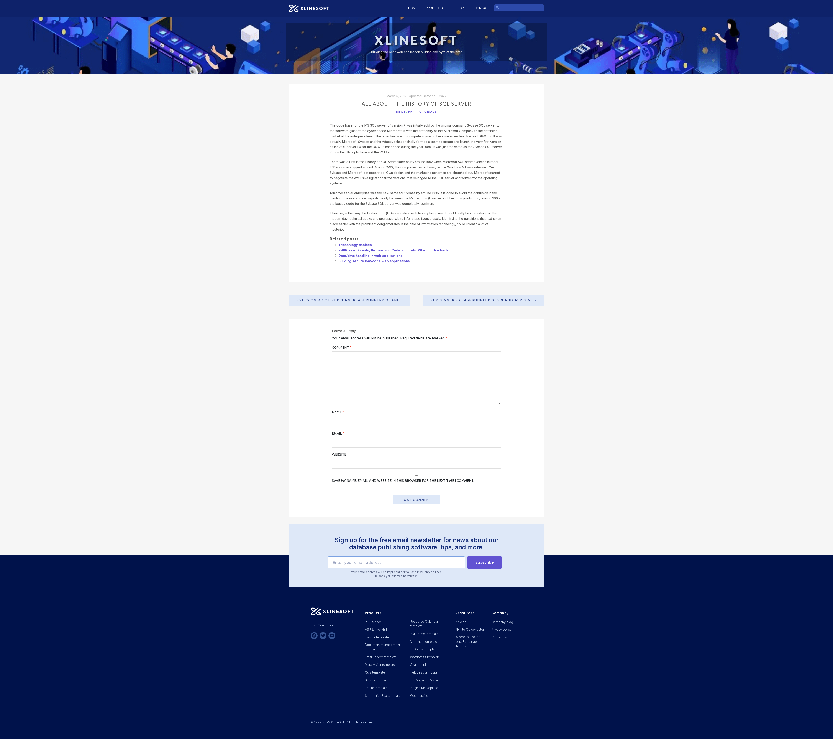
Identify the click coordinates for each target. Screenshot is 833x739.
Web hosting (419, 695)
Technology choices (355, 245)
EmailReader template (381, 657)
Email (338, 433)
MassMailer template (380, 664)
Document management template (382, 647)
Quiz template (375, 672)
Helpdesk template (424, 672)
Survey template (377, 680)
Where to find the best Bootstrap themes (467, 641)
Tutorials (427, 112)
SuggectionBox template (383, 695)
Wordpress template (425, 657)
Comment (341, 347)
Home (412, 8)
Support (458, 8)
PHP (411, 112)
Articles (460, 622)
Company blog (502, 622)
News (401, 112)
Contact (482, 8)
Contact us (499, 637)
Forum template (376, 688)
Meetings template (423, 641)
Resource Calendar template (424, 624)
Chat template (420, 664)
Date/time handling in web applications (370, 256)
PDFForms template (424, 634)
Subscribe (484, 562)
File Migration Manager (426, 680)
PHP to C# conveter (469, 629)
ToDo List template (423, 649)
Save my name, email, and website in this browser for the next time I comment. (403, 481)
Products (434, 8)
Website (339, 454)
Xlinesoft (416, 40)
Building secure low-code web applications (374, 261)
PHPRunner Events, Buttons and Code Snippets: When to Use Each (393, 250)
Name (338, 412)
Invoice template (377, 637)
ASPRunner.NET (376, 629)
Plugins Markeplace (424, 688)
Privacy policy (501, 629)
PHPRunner (373, 622)
